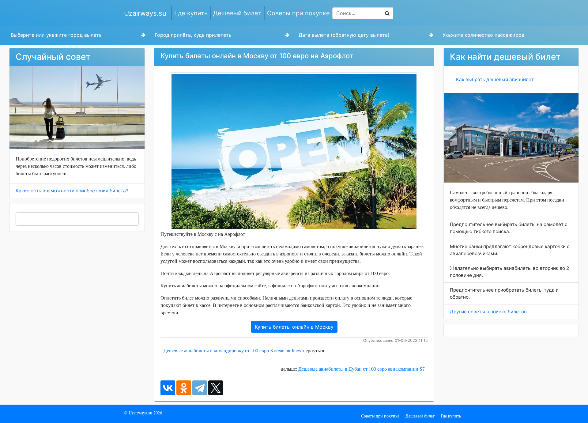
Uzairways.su (145, 13)
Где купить (191, 13)
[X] (215, 387)
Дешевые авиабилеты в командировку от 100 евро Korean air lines (232, 350)
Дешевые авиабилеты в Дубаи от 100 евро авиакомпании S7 (361, 368)
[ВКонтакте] (167, 387)
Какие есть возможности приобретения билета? (72, 191)
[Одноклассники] (183, 387)
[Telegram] (199, 387)
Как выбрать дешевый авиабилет (495, 79)
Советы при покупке (298, 13)
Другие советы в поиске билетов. (489, 312)
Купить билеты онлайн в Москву (294, 327)
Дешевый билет (237, 13)
